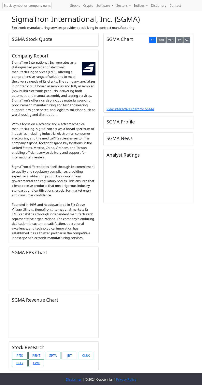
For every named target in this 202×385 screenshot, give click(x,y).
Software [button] (103, 5)
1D (152, 40)
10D (161, 40)
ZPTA (53, 355)
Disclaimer (74, 379)
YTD (170, 40)
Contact (175, 5)
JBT (69, 355)
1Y (179, 40)
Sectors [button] (122, 5)
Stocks (75, 5)
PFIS (20, 355)
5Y (186, 40)
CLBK (86, 355)
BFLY (19, 363)
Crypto (88, 5)
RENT (36, 355)
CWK (36, 363)
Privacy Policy (126, 379)
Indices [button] (139, 5)
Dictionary (158, 5)
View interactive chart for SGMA (130, 109)
